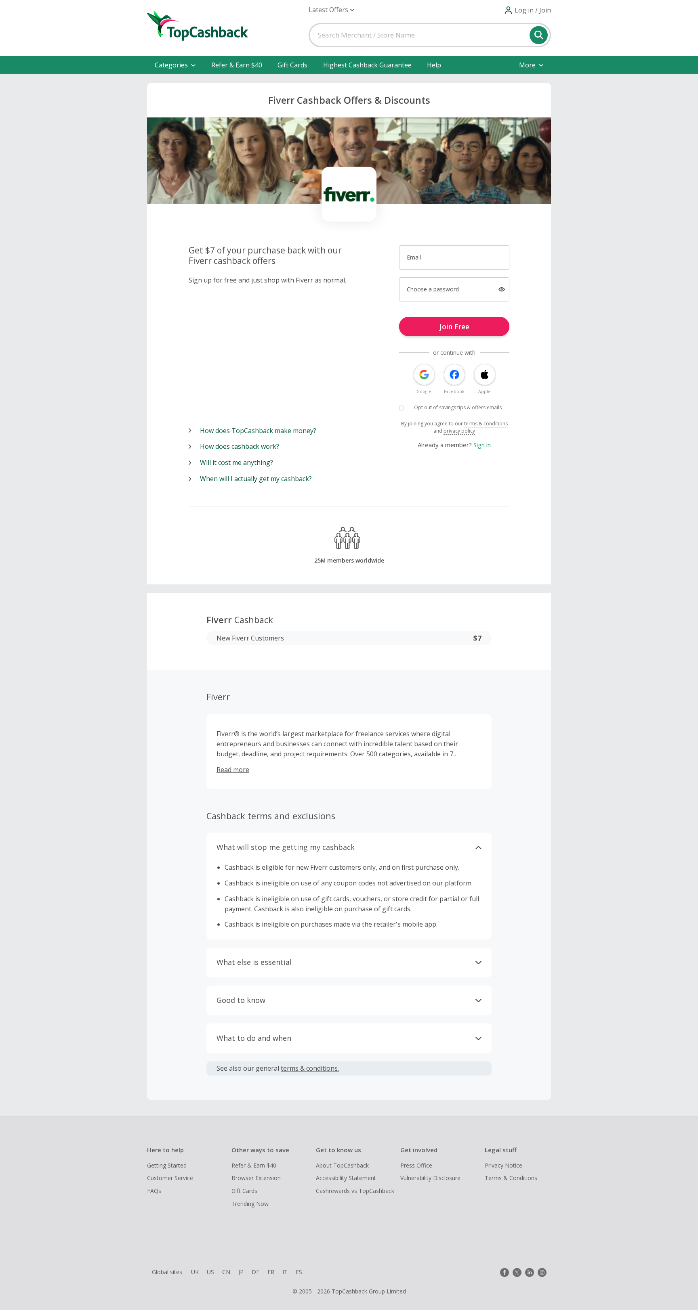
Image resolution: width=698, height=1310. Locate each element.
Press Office (416, 1165)
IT (285, 1272)
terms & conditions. (310, 1068)
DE (255, 1272)
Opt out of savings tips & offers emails (458, 407)
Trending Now (250, 1203)
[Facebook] (504, 1272)
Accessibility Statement (346, 1178)
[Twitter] (517, 1272)
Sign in (482, 445)
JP (241, 1272)
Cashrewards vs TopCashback (355, 1191)
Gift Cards (292, 65)
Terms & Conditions (511, 1178)
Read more (233, 769)
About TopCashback (342, 1165)
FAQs (154, 1191)
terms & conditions (486, 423)
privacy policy (459, 430)
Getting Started (167, 1165)
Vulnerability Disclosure (430, 1178)
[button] (331, 10)
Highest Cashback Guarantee (367, 65)
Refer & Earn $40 (236, 65)
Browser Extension (256, 1178)
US (210, 1272)
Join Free (454, 326)
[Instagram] (542, 1272)
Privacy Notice (503, 1165)
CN (226, 1272)
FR (270, 1272)
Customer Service (170, 1178)
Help (434, 65)
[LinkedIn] (529, 1272)
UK (195, 1272)
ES (299, 1272)
